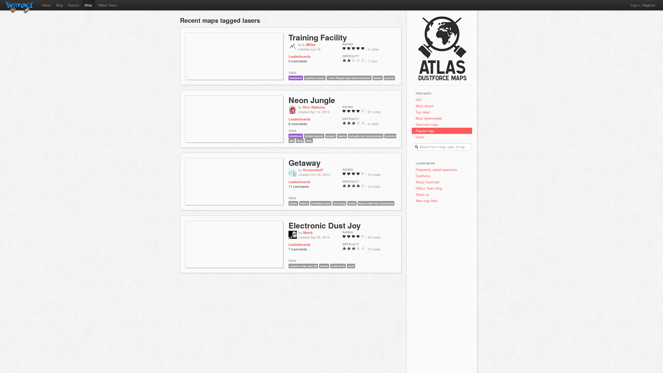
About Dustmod (427, 182)
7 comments (298, 249)
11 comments (299, 186)
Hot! (419, 99)
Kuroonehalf (313, 169)
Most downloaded (429, 118)
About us (422, 194)
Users (420, 136)
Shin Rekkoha (314, 107)
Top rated (423, 112)
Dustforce (423, 175)
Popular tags (425, 130)
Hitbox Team (107, 5)
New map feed (427, 200)
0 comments (298, 61)
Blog (59, 5)
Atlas (88, 5)
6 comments (298, 123)
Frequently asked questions (436, 169)
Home (46, 5)
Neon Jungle (312, 99)
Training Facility (318, 37)
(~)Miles (309, 44)
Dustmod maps (427, 124)
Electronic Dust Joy (325, 225)
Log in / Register (643, 5)
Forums (73, 5)
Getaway (305, 162)
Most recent (425, 105)
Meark (308, 232)
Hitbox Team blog (429, 188)
